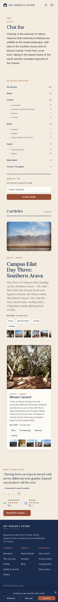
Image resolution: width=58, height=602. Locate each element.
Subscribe (29, 197)
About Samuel (27, 553)
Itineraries (7, 553)
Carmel (36, 321)
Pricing (6, 564)
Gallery (6, 574)
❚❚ (19, 493)
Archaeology (25, 430)
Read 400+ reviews (17, 513)
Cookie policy (45, 564)
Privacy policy (45, 559)
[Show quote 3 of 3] (12, 494)
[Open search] (46, 5)
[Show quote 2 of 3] (8, 494)
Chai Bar (11, 326)
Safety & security (11, 569)
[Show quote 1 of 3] (4, 494)
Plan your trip (9, 559)
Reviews (25, 559)
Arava (10, 321)
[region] (29, 335)
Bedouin (38, 430)
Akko (13, 430)
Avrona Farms (23, 321)
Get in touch (44, 553)
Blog (23, 564)
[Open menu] (52, 5)
